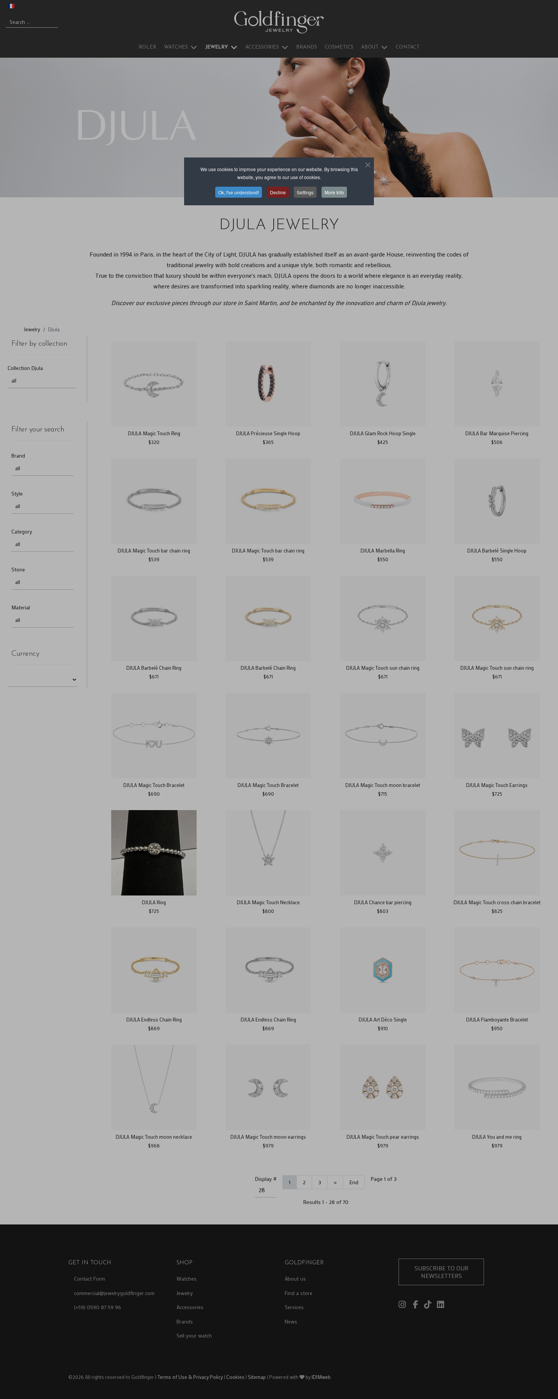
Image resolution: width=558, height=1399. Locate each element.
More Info (334, 192)
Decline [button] (278, 192)
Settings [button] (305, 192)
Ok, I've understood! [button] (238, 192)
